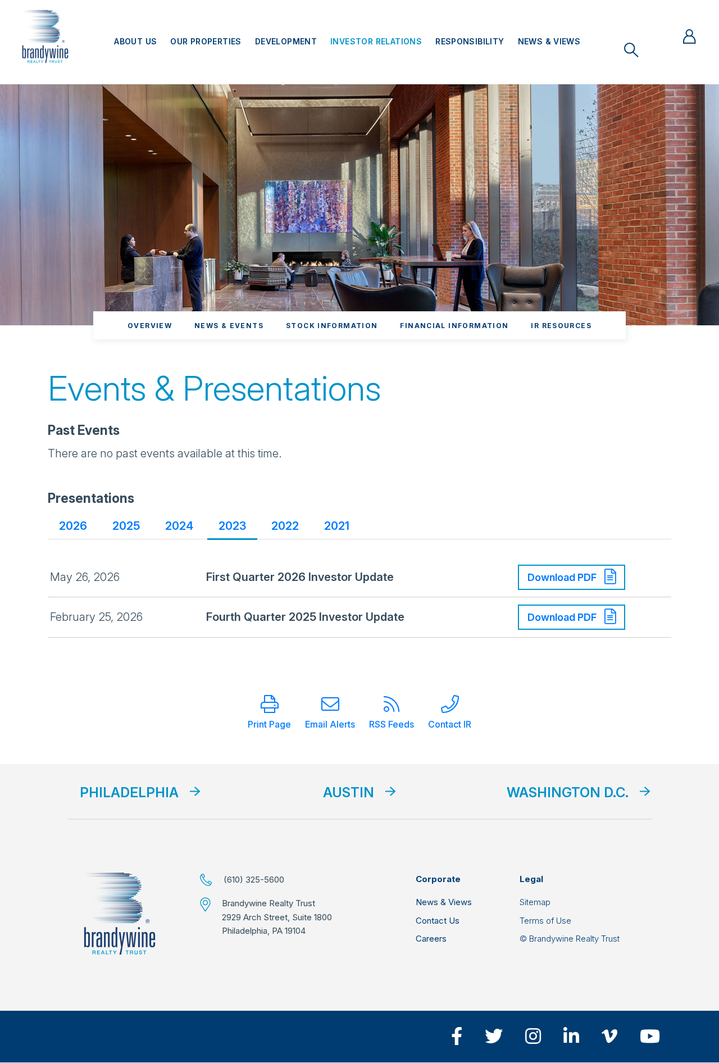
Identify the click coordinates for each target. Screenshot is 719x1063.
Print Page (269, 724)
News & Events (228, 325)
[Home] (119, 913)
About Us (135, 41)
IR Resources (561, 325)
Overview (150, 325)
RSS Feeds (391, 724)
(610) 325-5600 (254, 879)
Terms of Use (545, 920)
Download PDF (563, 577)
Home (45, 36)
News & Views (549, 41)
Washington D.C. (568, 792)
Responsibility (469, 41)
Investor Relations (376, 41)
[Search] (631, 50)
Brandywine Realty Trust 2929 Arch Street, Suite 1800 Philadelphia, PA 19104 (277, 917)
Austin (348, 792)
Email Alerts (330, 724)
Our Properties (205, 41)
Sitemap (535, 902)
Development (286, 41)
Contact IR (449, 724)
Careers (431, 938)
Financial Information (454, 325)
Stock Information (331, 325)
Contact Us (437, 920)
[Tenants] (689, 36)
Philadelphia (129, 792)
